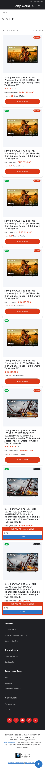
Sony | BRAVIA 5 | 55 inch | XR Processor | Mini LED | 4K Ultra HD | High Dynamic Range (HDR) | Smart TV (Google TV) (22, 364)
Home (4, 12)
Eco (6, 677)
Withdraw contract (13, 689)
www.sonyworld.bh (11, 742)
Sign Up (22, 536)
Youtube (8, 683)
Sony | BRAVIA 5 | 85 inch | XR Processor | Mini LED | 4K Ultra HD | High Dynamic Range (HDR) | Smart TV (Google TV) (22, 225)
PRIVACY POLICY (31, 763)
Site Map (9, 710)
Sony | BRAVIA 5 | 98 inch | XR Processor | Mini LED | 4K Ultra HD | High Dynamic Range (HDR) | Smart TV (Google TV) (22, 81)
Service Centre (11, 641)
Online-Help (10, 630)
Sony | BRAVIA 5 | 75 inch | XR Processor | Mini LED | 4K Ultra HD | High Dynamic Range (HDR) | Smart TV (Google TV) (22, 155)
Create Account (11, 656)
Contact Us (9, 662)
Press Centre (10, 704)
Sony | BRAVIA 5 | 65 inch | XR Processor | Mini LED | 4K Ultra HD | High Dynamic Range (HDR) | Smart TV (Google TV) (22, 295)
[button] (5, 6)
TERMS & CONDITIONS (16, 763)
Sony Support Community (16, 635)
